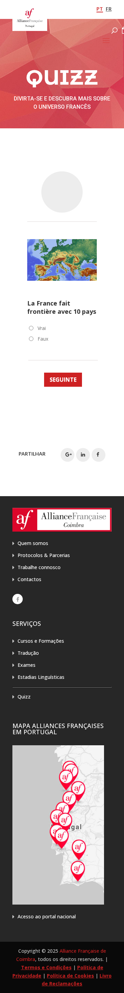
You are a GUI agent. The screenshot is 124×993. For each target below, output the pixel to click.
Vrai (42, 328)
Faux (43, 338)
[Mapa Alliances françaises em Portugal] (58, 902)
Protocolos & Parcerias (44, 555)
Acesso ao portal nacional (47, 916)
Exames (26, 665)
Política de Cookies (70, 975)
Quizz (24, 696)
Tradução (28, 653)
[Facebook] (17, 599)
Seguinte (63, 379)
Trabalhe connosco (39, 567)
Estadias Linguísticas (41, 677)
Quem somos (33, 543)
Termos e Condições (46, 967)
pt (99, 9)
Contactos (29, 579)
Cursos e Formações (41, 641)
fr (109, 9)
